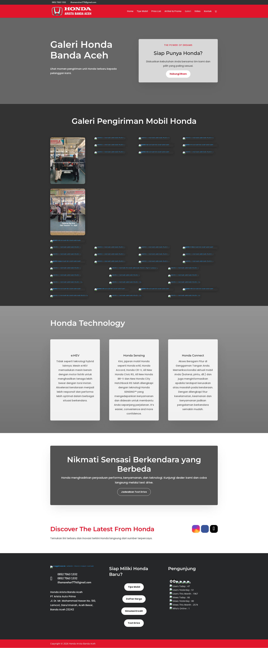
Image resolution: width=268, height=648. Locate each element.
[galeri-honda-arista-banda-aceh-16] (200, 248)
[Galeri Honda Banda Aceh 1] (67, 183)
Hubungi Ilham (178, 73)
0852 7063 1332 (67, 574)
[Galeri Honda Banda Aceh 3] (109, 138)
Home (130, 11)
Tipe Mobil (142, 11)
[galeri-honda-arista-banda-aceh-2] (156, 145)
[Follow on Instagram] (196, 529)
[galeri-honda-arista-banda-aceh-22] (67, 262)
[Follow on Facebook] (205, 529)
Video (197, 11)
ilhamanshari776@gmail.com (74, 582)
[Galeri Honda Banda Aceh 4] (154, 138)
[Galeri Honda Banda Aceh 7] (109, 145)
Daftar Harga (134, 598)
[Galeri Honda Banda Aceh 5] (67, 234)
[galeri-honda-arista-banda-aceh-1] (200, 145)
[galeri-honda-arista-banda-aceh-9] (111, 289)
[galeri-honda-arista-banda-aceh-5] (67, 241)
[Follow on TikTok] (214, 529)
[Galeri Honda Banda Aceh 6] (198, 138)
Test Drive (134, 623)
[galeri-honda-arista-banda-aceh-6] (69, 296)
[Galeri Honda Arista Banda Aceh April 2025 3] (133, 269)
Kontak (208, 11)
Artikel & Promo (173, 11)
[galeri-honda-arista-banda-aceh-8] (156, 153)
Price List (156, 11)
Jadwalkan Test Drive (134, 491)
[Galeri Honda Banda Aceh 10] (66, 283)
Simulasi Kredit (134, 611)
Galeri (188, 11)
